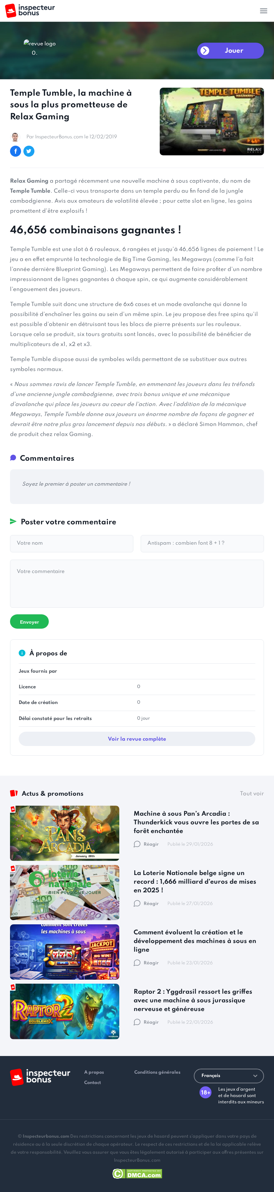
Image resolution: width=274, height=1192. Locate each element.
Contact (92, 1083)
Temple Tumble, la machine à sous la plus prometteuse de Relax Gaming (71, 105)
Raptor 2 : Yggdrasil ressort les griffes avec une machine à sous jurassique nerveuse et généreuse (193, 1000)
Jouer (234, 51)
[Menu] (263, 10)
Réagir (151, 844)
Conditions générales (157, 1072)
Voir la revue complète (137, 739)
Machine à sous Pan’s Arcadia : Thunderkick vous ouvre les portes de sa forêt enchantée (196, 822)
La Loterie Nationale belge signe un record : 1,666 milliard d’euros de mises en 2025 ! (195, 882)
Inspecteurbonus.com (46, 1136)
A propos (94, 1072)
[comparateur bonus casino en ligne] (30, 11)
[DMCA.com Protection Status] (137, 1172)
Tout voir (252, 794)
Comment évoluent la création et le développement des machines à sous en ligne (195, 941)
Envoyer (29, 622)
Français (210, 1076)
